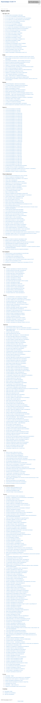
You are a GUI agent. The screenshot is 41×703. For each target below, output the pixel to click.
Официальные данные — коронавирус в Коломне (15, 510)
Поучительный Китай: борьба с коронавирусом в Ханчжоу (17, 456)
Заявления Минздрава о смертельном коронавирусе (15, 83)
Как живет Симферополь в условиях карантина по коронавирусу (18, 299)
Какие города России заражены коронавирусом (15, 617)
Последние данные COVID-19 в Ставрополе (14, 557)
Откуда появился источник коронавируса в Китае (14, 257)
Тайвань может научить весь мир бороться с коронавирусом (18, 474)
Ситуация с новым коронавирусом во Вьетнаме (15, 288)
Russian (19, 701)
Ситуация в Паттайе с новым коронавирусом (14, 271)
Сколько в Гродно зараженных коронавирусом (15, 308)
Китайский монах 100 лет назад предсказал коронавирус (16, 165)
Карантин (5, 324)
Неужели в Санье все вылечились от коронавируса (16, 471)
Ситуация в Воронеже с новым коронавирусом (15, 653)
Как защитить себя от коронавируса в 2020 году (14, 222)
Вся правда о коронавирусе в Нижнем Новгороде (15, 652)
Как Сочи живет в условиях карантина (13, 424)
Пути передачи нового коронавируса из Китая (14, 256)
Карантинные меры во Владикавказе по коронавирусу (16, 382)
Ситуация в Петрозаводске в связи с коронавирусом (16, 528)
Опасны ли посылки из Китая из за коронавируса (14, 63)
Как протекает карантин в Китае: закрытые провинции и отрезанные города (20, 459)
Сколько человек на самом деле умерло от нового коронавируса (17, 228)
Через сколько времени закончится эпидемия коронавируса (16, 249)
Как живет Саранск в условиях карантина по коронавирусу (17, 367)
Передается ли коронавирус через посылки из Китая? (15, 686)
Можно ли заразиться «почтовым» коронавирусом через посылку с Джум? (19, 56)
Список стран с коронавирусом (11, 180)
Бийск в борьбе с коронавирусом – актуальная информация (17, 334)
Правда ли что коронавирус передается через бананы (15, 65)
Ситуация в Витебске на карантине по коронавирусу (16, 342)
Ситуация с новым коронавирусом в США (14, 487)
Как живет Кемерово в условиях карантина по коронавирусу (17, 406)
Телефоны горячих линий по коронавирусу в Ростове (16, 596)
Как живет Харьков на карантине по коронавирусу (15, 354)
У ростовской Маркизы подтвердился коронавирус (16, 630)
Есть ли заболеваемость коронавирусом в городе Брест (17, 296)
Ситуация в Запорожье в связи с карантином (14, 343)
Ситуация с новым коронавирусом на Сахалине (15, 637)
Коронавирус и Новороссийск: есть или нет (14, 535)
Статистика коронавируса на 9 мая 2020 (13, 108)
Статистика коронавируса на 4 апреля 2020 (13, 150)
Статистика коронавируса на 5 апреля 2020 (13, 149)
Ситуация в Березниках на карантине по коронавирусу (16, 360)
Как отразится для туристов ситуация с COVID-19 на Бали (17, 280)
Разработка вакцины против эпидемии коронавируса (15, 225)
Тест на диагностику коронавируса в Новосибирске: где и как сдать (18, 27)
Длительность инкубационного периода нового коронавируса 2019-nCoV (19, 262)
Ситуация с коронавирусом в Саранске (13, 606)
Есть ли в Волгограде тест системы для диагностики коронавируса (18, 18)
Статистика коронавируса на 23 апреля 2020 (13, 123)
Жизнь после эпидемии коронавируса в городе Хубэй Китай (17, 467)
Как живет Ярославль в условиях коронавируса (15, 415)
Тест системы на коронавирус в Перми (12, 34)
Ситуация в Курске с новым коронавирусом (14, 578)
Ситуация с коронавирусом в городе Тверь (14, 569)
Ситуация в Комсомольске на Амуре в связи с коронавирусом (18, 504)
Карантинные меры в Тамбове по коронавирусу (15, 390)
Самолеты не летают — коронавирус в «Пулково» (15, 641)
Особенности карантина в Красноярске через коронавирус (17, 433)
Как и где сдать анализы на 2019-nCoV (12, 199)
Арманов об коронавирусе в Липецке (12, 88)
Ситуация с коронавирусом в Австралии (13, 488)
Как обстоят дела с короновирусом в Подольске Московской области (19, 549)
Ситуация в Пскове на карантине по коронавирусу (15, 376)
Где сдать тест (6, 13)
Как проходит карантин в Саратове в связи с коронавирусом (17, 437)
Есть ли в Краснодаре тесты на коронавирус (13, 25)
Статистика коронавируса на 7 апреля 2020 (13, 146)
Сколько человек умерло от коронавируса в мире (14, 196)
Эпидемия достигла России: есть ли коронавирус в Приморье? (18, 507)
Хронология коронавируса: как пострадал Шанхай (15, 480)
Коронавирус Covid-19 (8, 2)
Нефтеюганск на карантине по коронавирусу (14, 352)
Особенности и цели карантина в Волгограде (14, 446)
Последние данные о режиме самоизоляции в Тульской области (18, 351)
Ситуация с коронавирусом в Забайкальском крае (15, 623)
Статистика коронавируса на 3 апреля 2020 (13, 152)
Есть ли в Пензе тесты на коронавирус (12, 22)
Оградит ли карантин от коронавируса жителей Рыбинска (17, 503)
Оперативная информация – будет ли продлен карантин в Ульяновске (19, 416)
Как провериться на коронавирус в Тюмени (13, 35)
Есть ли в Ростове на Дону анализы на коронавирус (15, 21)
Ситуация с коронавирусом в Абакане (13, 509)
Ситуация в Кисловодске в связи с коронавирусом (16, 513)
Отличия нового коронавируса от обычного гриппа (14, 181)
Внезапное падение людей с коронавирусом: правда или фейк (17, 77)
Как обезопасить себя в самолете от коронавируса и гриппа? (17, 678)
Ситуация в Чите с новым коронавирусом (14, 621)
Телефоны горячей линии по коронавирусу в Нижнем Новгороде (18, 585)
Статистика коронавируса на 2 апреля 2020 (13, 153)
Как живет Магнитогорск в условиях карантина (15, 403)
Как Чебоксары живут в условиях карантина (14, 425)
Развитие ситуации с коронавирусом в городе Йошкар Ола (17, 518)
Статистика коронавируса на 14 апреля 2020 (13, 135)
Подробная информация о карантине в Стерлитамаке (16, 385)
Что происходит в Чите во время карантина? (14, 384)
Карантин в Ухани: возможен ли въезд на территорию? (16, 462)
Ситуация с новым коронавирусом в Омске (14, 659)
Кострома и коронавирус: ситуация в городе (14, 540)
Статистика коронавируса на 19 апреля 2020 (13, 128)
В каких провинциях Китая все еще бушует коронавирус (17, 458)
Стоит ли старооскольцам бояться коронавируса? (15, 532)
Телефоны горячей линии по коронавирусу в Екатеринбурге (17, 590)
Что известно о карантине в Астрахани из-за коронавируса (17, 419)
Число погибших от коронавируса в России (14, 670)
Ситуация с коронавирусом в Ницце (13, 305)
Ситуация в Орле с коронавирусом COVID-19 (14, 546)
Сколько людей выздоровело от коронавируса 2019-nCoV (16, 227)
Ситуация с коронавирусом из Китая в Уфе (14, 661)
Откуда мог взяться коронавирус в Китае (13, 260)
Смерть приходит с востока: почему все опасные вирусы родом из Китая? (19, 259)
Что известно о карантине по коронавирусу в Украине (16, 298)
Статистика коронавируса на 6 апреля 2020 (13, 147)
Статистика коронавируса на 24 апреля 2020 (13, 122)
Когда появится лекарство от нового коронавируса (15, 219)
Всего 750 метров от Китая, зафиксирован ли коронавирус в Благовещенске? (21, 633)
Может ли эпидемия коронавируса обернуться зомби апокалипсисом (18, 69)
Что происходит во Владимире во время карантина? (16, 387)
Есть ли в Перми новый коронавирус (13, 664)
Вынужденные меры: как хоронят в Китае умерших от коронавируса (18, 194)
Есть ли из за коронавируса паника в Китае (14, 470)
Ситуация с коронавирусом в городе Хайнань (14, 453)
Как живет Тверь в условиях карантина (13, 410)
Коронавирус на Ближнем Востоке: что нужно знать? (15, 169)
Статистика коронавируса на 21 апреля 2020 (13, 125)
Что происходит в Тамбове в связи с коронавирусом (16, 522)
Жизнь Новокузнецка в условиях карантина (14, 401)
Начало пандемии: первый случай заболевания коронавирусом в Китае (18, 203)
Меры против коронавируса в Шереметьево (14, 611)
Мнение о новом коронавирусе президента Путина (15, 86)
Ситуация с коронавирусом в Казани (13, 655)
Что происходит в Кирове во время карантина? (15, 407)
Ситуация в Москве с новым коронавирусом (14, 608)
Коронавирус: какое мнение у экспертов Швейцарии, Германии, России (18, 92)
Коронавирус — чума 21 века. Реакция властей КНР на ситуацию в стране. (19, 94)
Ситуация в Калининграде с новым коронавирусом (16, 624)
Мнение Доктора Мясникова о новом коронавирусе (15, 95)
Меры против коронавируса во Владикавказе (14, 552)
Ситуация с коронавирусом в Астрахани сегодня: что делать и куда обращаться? (21, 603)
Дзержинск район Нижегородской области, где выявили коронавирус (19, 529)
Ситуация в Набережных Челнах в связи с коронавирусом (17, 591)
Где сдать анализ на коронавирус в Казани (13, 44)
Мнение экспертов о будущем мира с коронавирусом (15, 240)
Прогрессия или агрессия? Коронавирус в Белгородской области (18, 534)
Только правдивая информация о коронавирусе (14, 74)
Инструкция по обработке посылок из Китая (13, 254)
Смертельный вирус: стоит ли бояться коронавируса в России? (18, 618)
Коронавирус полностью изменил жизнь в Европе (15, 317)
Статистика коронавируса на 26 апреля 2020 (13, 119)
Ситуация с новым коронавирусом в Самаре (14, 658)
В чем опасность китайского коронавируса (13, 187)
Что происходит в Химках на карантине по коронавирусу (17, 337)
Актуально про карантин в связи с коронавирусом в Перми (17, 431)
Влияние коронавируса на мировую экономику (14, 200)
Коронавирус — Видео (9, 675)
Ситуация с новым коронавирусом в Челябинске (15, 668)
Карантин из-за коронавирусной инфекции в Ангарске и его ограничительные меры (22, 388)
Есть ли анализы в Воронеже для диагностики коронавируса (16, 28)
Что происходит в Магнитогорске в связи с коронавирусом (17, 559)
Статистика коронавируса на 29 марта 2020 (13, 159)
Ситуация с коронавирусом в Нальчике (13, 531)
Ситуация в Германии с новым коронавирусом (15, 320)
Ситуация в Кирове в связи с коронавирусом (14, 587)
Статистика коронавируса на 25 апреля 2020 (13, 120)
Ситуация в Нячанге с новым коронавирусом (14, 289)
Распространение (6, 264)
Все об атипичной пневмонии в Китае (12, 205)
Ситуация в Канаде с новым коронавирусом (14, 491)
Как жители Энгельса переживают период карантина (16, 346)
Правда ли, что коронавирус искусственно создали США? (16, 72)
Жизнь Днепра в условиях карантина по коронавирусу (16, 358)
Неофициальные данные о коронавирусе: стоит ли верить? (16, 178)
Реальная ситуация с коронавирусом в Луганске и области (17, 304)
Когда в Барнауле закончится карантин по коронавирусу (17, 404)
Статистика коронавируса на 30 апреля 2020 (13, 113)
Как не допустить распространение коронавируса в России (17, 620)
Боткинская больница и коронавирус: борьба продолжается (17, 609)
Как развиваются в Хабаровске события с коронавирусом (17, 615)
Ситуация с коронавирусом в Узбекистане (14, 283)
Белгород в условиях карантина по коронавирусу (15, 394)
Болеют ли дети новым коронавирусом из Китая (14, 202)
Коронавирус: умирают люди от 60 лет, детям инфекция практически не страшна (20, 233)
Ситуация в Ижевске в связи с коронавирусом (15, 600)
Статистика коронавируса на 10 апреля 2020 (13, 141)
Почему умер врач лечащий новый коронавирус (14, 209)
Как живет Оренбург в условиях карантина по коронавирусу (17, 339)
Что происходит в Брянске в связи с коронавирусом (16, 562)
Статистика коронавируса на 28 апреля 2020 (13, 116)
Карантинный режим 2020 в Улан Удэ (13, 333)
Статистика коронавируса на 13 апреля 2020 (13, 137)
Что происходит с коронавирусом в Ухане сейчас (15, 473)
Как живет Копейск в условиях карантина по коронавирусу (17, 369)
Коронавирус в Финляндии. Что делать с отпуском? (16, 319)
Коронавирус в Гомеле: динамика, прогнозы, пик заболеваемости (18, 310)
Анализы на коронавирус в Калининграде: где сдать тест (16, 52)
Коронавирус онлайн (8, 691)
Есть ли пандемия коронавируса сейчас (12, 190)
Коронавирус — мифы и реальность (12, 684)
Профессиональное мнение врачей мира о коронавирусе (16, 103)
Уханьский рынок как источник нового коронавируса (16, 481)
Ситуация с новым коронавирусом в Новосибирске (16, 649)
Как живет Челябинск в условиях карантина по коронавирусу (18, 397)
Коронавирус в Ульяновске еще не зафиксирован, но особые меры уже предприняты (22, 643)
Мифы (3, 55)
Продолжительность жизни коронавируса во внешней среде (17, 253)
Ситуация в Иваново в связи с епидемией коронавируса (17, 571)
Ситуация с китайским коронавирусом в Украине (15, 314)
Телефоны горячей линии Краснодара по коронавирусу (16, 572)
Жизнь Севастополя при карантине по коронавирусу (16, 400)
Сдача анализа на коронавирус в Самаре (12, 40)
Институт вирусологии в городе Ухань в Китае (14, 71)
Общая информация (7, 174)
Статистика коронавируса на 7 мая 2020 (13, 110)
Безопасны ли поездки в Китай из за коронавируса (16, 483)
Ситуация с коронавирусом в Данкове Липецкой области (17, 599)
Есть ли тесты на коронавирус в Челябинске (13, 24)
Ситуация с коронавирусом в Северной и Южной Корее (16, 268)
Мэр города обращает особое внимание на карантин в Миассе (18, 370)
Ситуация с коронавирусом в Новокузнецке (14, 602)
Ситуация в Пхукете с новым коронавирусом (14, 286)
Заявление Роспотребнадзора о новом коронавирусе (15, 89)
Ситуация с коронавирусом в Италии (13, 316)
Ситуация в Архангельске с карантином (13, 378)
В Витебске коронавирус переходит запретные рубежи (16, 307)
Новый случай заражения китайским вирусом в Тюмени (17, 662)
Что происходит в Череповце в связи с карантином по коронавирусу (19, 375)
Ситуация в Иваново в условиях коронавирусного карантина (17, 421)
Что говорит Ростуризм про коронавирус (13, 101)
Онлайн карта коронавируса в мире (12, 490)
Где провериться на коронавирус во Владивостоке (15, 38)
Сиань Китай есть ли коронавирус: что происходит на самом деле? (18, 464)
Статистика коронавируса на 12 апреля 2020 (13, 138)
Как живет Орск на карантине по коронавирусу (15, 348)
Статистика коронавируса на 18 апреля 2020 (13, 129)
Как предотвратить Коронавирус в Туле (13, 644)
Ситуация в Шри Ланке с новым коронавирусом (15, 273)
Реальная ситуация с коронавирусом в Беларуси (15, 313)
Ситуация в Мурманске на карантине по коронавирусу (16, 373)
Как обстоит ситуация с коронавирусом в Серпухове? (16, 525)
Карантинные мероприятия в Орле (12, 393)
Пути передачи (5, 251)
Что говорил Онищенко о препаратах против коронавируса (16, 85)
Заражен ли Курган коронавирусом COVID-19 (14, 563)
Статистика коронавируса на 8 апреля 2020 (13, 144)
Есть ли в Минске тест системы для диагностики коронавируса (17, 19)
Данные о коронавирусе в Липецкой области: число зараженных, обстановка (21, 581)
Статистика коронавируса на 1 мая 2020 (13, 111)
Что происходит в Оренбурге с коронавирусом (15, 575)
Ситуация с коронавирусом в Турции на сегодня (15, 285)
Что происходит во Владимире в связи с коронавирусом (17, 568)
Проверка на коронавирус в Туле (11, 41)
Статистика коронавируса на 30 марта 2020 (13, 158)
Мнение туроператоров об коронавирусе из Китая (14, 91)
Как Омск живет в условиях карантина (13, 430)
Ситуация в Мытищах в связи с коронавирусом (15, 500)
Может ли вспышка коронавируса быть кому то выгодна (16, 175)
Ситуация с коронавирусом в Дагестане (13, 671)
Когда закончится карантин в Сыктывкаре (14, 326)
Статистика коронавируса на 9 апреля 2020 (13, 143)
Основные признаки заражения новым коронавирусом (15, 230)
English (22, 701)
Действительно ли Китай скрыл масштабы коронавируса (16, 212)
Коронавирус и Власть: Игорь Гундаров (12, 98)
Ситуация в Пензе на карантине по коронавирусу (15, 340)
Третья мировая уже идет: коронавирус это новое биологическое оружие (19, 66)
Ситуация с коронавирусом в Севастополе (14, 311)
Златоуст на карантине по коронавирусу (13, 364)
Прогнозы (4, 237)
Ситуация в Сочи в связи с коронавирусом (14, 574)
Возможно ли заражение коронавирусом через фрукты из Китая (17, 62)
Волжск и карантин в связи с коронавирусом (14, 381)
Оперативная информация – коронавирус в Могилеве (16, 302)
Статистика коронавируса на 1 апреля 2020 (13, 155)
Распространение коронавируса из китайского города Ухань (16, 681)
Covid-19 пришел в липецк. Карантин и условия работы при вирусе (18, 327)
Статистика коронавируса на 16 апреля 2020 (13, 132)
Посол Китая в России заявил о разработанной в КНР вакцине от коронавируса (20, 168)
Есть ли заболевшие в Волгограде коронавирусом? (16, 665)
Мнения (4, 82)
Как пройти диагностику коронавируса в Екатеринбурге (16, 46)
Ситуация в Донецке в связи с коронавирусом (15, 301)
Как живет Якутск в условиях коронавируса (14, 379)
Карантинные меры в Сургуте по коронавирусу (15, 391)
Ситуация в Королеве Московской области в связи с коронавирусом (19, 512)
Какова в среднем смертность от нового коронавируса (16, 215)
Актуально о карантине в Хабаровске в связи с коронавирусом (18, 409)
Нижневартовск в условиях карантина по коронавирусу (16, 345)
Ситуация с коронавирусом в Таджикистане (14, 274)
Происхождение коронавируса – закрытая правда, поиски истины (18, 60)
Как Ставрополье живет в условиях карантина (15, 418)
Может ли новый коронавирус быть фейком (13, 68)
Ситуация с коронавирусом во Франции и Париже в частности (18, 322)
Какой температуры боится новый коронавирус (14, 221)
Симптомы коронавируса (9, 694)
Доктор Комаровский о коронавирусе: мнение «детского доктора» (18, 104)
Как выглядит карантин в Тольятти (13, 434)
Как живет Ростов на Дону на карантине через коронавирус (17, 428)
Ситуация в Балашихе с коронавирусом (13, 584)
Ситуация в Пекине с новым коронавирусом (14, 455)
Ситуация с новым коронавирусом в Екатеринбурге (16, 626)
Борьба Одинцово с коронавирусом (13, 506)
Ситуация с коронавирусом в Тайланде (13, 277)
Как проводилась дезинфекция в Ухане (13, 461)
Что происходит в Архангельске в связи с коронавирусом (17, 556)
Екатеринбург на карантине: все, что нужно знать (15, 448)
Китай (4, 450)
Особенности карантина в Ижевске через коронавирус (16, 443)
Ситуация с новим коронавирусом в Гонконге (14, 465)
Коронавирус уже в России (10, 683)
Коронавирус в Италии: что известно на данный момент (16, 171)
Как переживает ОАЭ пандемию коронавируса (15, 291)
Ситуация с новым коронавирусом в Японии (14, 276)
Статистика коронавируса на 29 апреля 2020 (13, 114)
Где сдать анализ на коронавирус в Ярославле (14, 15)
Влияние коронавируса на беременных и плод (14, 680)
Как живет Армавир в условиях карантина (14, 501)
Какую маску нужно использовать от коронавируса (15, 234)
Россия (5, 494)
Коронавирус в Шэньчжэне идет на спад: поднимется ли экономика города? (20, 468)
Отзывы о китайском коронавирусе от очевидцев (15, 100)
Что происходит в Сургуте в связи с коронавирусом (16, 550)
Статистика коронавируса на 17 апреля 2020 (13, 131)
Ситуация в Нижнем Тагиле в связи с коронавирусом (16, 544)
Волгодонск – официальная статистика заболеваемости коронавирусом (20, 497)
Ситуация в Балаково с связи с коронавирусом (15, 372)
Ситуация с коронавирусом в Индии (13, 282)
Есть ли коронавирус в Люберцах (12, 537)
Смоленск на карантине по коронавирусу (14, 349)
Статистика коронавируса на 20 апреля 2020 (13, 126)
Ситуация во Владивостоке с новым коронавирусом (16, 656)
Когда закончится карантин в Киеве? (13, 355)
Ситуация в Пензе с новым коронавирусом (14, 640)
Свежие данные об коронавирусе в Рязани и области (16, 593)
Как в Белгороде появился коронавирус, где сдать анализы (17, 560)
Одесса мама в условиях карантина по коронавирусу (16, 363)
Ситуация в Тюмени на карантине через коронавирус (16, 427)
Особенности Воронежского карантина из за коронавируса (17, 442)
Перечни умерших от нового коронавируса (13, 184)
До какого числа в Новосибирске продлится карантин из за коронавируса (20, 436)
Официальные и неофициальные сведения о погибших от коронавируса (19, 97)
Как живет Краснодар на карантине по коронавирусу (16, 336)
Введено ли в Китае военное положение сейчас (14, 218)
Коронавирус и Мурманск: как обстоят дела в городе (16, 519)
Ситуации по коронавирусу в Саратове (13, 667)
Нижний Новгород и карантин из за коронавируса (15, 440)
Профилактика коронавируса (10, 692)
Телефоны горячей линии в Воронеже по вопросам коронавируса (18, 594)
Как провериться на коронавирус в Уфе (12, 50)
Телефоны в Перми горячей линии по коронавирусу (16, 588)
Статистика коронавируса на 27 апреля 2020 (13, 117)
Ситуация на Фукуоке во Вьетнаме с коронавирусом (16, 270)
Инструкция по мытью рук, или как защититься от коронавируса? (17, 677)
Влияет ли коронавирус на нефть (11, 191)
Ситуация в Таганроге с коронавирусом (13, 541)
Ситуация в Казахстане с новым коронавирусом (15, 292)
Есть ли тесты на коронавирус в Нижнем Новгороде (15, 16)
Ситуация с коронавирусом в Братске (13, 538)
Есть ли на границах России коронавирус (14, 612)
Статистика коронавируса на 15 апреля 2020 (13, 134)
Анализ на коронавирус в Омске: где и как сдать (14, 49)
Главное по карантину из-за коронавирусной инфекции (16, 412)
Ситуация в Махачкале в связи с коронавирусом (15, 597)
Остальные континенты (8, 485)
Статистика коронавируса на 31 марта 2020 (13, 156)
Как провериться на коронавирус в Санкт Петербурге (15, 43)
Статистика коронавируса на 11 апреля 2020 (13, 140)
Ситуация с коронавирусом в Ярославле (13, 605)
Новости (4, 107)
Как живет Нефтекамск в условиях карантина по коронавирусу (18, 357)
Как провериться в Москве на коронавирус (13, 47)
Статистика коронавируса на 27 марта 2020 (13, 162)
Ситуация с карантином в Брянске (12, 331)
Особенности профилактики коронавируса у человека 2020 (16, 193)
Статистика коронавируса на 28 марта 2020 (13, 161)
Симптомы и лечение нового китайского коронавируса (15, 224)
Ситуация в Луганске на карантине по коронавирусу (16, 361)
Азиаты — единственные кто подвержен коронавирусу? (16, 75)
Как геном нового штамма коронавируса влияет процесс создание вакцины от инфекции (22, 231)
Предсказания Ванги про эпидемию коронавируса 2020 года (16, 243)
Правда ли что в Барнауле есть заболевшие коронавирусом (17, 646)
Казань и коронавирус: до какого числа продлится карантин (17, 439)
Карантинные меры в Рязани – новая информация (15, 422)
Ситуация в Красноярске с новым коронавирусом (15, 650)
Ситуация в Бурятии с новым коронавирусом (14, 647)
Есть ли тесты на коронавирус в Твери (12, 31)
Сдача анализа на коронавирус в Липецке (13, 37)
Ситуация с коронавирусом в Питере (13, 614)
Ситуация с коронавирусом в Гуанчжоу (13, 476)
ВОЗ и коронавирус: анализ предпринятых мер (14, 197)
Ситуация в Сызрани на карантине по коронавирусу (16, 366)
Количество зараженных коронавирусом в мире (14, 177)
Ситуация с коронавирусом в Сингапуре (13, 279)
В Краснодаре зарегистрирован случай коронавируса (16, 631)
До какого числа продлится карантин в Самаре (15, 445)
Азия (4, 267)
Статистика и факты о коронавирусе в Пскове (15, 543)
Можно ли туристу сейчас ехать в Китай (13, 452)
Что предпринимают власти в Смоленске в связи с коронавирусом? (19, 547)
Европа (5, 295)
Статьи (4, 674)
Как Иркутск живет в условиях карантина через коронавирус (18, 413)
